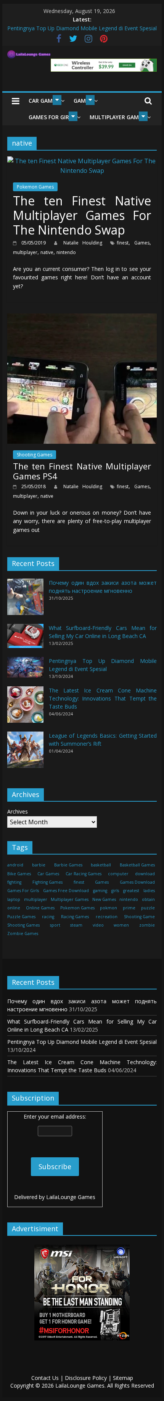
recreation (106, 916)
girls (115, 890)
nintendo (66, 252)
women (121, 925)
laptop (13, 899)
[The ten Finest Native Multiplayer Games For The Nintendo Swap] (82, 161)
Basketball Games (137, 865)
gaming (100, 890)
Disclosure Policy (86, 1377)
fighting (14, 882)
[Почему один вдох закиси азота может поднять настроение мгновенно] (25, 600)
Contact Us (45, 1377)
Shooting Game (139, 916)
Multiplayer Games (117, 117)
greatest (131, 890)
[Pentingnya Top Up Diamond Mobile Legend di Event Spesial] (25, 670)
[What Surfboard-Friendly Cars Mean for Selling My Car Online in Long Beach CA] (25, 639)
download (145, 873)
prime (129, 907)
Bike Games (19, 873)
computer (118, 873)
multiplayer (25, 252)
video (98, 925)
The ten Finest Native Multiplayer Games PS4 (82, 471)
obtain (148, 899)
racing (48, 916)
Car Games (44, 100)
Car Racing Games (83, 873)
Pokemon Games (35, 187)
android (15, 865)
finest (123, 243)
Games (142, 243)
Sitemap (123, 1377)
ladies (149, 890)
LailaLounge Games (70, 1197)
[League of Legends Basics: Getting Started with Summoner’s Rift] (25, 753)
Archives (17, 811)
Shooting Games (34, 454)
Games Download (137, 882)
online (13, 907)
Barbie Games (68, 865)
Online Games (40, 907)
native (46, 252)
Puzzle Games (21, 916)
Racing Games (75, 916)
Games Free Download (66, 890)
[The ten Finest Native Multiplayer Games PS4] (82, 318)
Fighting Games (47, 882)
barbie (38, 865)
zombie (147, 925)
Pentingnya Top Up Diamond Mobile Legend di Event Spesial (82, 1041)
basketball (101, 865)
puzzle (148, 907)
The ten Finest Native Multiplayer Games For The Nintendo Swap (82, 215)
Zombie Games (22, 933)
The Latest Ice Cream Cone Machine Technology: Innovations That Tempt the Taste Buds (103, 698)
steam (76, 925)
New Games (104, 899)
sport (55, 925)
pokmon (108, 907)
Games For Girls (52, 117)
